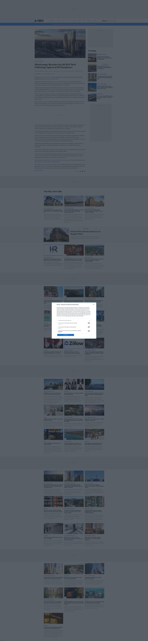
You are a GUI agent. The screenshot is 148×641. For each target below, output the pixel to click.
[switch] (88, 323)
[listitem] (74, 320)
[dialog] (74, 320)
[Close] (94, 305)
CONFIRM (66, 334)
